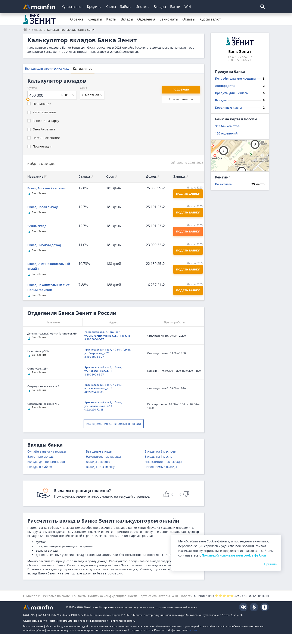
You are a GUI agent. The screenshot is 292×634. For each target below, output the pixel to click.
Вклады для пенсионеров (46, 462)
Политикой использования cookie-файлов (234, 555)
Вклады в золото (98, 462)
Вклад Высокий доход (44, 245)
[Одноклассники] (254, 607)
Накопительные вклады (103, 456)
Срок (83, 88)
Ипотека (142, 6)
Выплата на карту (46, 121)
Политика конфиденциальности (112, 596)
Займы (125, 6)
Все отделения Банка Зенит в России (113, 424)
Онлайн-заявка (44, 129)
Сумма (32, 88)
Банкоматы (168, 19)
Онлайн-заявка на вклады (46, 451)
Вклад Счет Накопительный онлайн (48, 266)
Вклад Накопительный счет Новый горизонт (48, 287)
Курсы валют (72, 6)
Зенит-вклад (36, 226)
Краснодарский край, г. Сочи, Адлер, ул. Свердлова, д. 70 (107, 351)
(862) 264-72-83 (93, 392)
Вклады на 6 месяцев (160, 451)
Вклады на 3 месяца (100, 467)
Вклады (160, 6)
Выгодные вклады (99, 451)
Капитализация (44, 112)
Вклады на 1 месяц (158, 456)
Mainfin (42, 607)
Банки (175, 6)
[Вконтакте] (243, 607)
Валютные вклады (40, 456)
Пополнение (42, 104)
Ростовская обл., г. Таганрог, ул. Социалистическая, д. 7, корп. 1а (107, 333)
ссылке (193, 630)
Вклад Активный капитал (46, 188)
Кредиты (94, 6)
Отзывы (188, 19)
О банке (76, 19)
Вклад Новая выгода (43, 207)
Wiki (187, 6)
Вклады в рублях (39, 467)
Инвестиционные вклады (163, 462)
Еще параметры (181, 99)
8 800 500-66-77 (94, 339)
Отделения (146, 19)
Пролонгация (42, 146)
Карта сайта (148, 596)
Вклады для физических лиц (47, 68)
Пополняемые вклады (161, 467)
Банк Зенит (39, 193)
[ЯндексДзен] (264, 607)
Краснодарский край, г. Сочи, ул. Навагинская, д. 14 (103, 369)
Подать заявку (188, 231)
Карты (111, 6)
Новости (186, 596)
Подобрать (181, 89)
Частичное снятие (46, 138)
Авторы (164, 596)
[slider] (27, 99)
